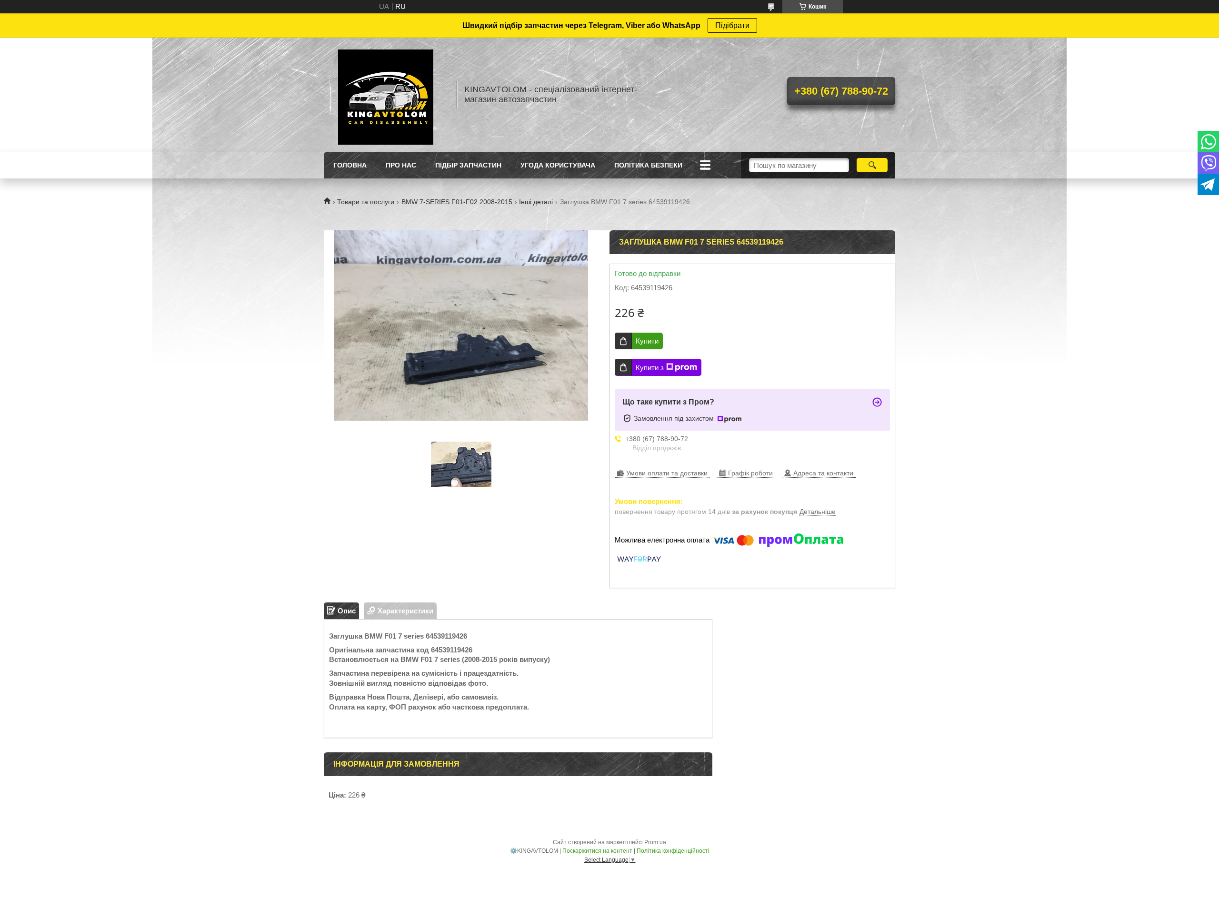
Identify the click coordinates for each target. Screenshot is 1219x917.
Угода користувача (557, 165)
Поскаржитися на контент (597, 851)
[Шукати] (872, 165)
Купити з (650, 368)
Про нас (401, 165)
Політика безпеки (648, 165)
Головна (350, 165)
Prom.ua (655, 842)
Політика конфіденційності (673, 851)
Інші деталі (536, 202)
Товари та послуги (365, 202)
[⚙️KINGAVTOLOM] (386, 95)
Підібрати (732, 25)
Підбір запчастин (468, 165)
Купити (647, 341)
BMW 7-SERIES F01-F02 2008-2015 (456, 202)
